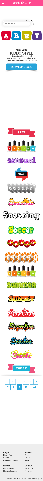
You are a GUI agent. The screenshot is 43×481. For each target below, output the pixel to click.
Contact (28, 466)
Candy (6, 458)
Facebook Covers (10, 460)
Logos (6, 452)
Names (28, 452)
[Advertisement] (22, 12)
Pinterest (28, 471)
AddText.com (8, 468)
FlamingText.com (10, 471)
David (27, 458)
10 (26, 387)
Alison (27, 455)
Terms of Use (16, 479)
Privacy (9, 479)
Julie (27, 460)
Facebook (29, 468)
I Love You (7, 455)
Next (34, 387)
